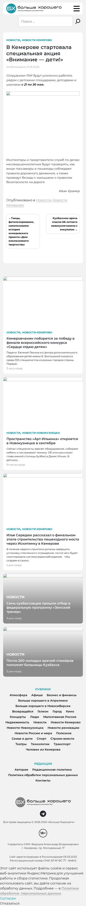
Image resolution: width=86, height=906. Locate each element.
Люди (34, 717)
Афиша (37, 695)
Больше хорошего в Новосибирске (43, 706)
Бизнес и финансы (62, 695)
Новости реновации (63, 728)
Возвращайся (22, 711)
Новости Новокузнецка (41, 432)
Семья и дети (22, 738)
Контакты (43, 780)
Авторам (21, 769)
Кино (70, 711)
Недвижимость (17, 722)
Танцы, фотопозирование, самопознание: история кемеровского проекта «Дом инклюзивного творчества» (21, 231)
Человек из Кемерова (43, 749)
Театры (21, 744)
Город (57, 711)
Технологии (40, 744)
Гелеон (43, 711)
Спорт (41, 738)
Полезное (64, 733)
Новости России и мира (33, 733)
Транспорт (62, 744)
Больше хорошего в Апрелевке (43, 700)
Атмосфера (18, 695)
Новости (13, 40)
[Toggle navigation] (76, 8)
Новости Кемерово (37, 40)
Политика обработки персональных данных (43, 775)
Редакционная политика (52, 769)
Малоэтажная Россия (59, 717)
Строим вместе (62, 738)
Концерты (18, 717)
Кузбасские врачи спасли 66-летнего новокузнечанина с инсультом (64, 224)
